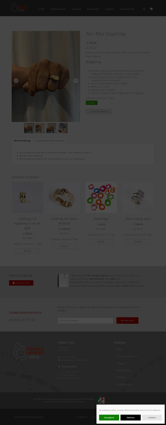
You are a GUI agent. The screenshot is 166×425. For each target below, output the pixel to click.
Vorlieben (152, 417)
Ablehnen (131, 417)
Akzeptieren (109, 417)
